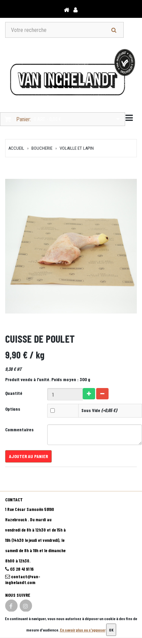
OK (111, 629)
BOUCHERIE (41, 148)
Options (12, 409)
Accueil (16, 148)
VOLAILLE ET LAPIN (77, 148)
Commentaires (19, 429)
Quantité (13, 393)
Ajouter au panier (28, 456)
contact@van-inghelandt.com (22, 579)
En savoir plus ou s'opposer (82, 629)
